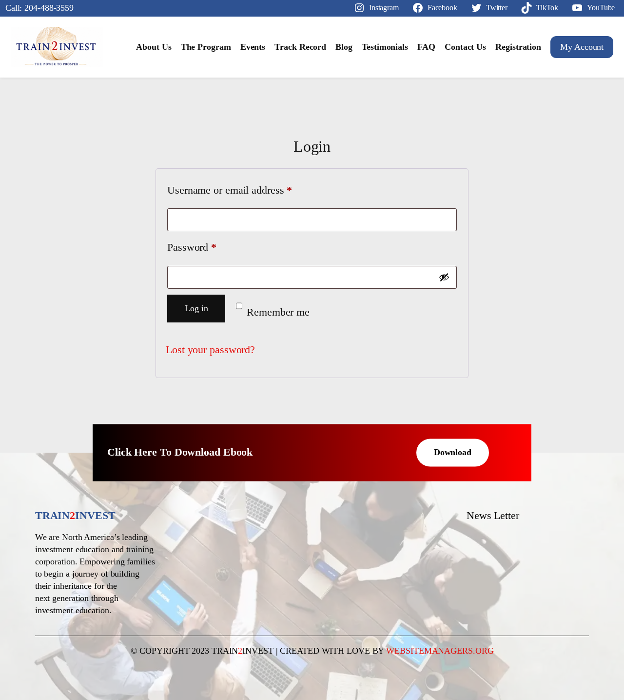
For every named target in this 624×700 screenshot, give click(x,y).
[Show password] (444, 277)
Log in (196, 308)
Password (211, 247)
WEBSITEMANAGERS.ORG (439, 651)
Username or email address (249, 190)
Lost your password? (210, 350)
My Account (582, 47)
